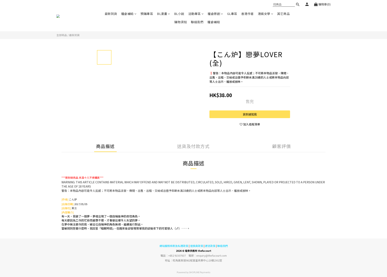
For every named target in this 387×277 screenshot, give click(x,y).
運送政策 (210, 246)
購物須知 (180, 22)
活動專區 (194, 14)
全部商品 (61, 35)
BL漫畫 (162, 14)
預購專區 (146, 14)
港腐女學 (264, 14)
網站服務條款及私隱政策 (173, 246)
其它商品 (283, 14)
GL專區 (232, 14)
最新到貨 (111, 14)
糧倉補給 (127, 14)
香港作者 (247, 14)
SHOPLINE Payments (199, 272)
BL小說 (179, 14)
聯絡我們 (197, 22)
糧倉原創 (214, 14)
